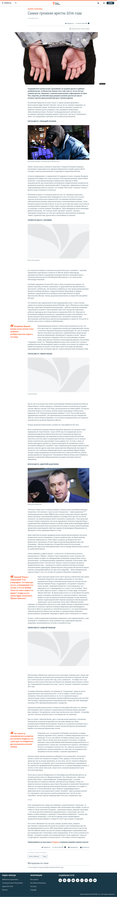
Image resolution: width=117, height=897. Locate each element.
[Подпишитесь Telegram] (77, 880)
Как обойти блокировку (38, 883)
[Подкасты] (90, 880)
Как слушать (34, 879)
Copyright (33, 890)
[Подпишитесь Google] (60, 880)
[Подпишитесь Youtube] (73, 880)
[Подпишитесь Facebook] (64, 880)
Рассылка (33, 886)
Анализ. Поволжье (35, 9)
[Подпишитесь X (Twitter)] (69, 880)
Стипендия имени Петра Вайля (12, 883)
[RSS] (86, 880)
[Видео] (98, 3)
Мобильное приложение (10, 879)
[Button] (69, 23)
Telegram (55, 842)
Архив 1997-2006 (7, 886)
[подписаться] (95, 880)
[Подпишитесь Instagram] (82, 880)
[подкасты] (104, 3)
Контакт (5, 890)
